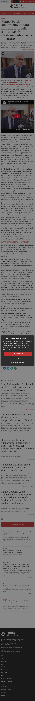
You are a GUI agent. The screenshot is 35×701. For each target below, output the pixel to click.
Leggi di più (6, 349)
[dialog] (17, 350)
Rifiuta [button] (18, 358)
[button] (17, 362)
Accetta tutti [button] (18, 353)
